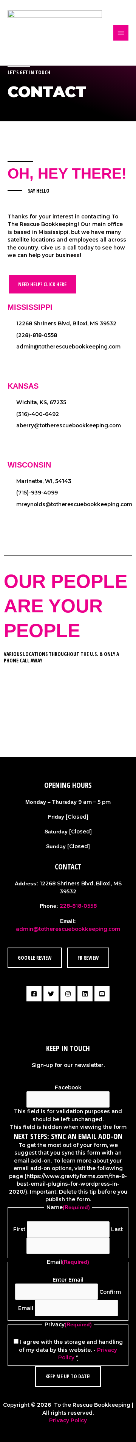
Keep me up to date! (68, 1376)
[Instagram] (68, 993)
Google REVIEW (35, 957)
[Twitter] (51, 993)
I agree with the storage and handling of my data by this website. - (71, 1349)
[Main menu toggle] (121, 33)
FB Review (88, 957)
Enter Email (68, 1280)
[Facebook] (34, 993)
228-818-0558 (78, 906)
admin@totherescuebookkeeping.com (68, 929)
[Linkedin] (85, 993)
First (19, 1229)
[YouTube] (102, 993)
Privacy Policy (68, 1420)
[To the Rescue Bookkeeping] (55, 32)
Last (117, 1229)
